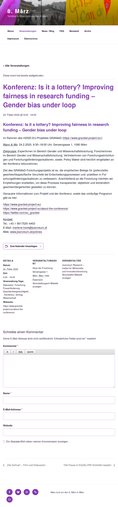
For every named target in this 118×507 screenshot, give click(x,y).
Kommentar (10, 346)
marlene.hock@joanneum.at (29, 227)
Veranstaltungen (27, 31)
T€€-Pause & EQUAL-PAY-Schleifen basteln (87, 465)
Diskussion (8, 284)
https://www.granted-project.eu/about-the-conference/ (35, 208)
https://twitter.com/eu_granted (21, 213)
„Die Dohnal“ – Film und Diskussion (25, 465)
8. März (18, 11)
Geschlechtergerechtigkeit (15, 291)
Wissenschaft (9, 297)
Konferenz (9, 294)
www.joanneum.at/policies (26, 232)
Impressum (13, 38)
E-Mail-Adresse (12, 409)
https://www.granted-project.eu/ (82, 138)
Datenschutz (30, 38)
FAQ (62, 31)
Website (7, 425)
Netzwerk (74, 31)
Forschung (20, 284)
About (10, 31)
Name (7, 393)
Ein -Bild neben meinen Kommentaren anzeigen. (37, 441)
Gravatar (15, 441)
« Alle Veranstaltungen (16, 65)
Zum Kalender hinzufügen (23, 246)
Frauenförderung (11, 288)
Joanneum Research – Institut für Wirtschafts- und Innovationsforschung (74, 268)
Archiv (87, 31)
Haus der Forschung (43, 268)
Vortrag (19, 294)
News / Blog (48, 31)
